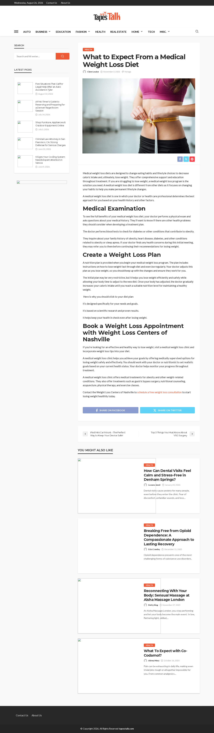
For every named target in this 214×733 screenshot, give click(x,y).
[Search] (197, 31)
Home (135, 31)
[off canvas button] (16, 31)
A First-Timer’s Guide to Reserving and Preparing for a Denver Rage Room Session (50, 106)
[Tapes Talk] (107, 16)
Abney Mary (153, 660)
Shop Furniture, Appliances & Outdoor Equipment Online (50, 124)
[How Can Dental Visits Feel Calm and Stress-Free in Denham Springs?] (117, 485)
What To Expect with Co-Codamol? (165, 653)
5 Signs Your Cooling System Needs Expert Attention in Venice (50, 159)
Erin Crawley (154, 549)
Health (100, 31)
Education (63, 31)
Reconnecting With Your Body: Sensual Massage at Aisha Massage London (166, 595)
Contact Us (51, 3)
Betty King (153, 605)
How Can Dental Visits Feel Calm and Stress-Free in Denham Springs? (167, 475)
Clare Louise (93, 71)
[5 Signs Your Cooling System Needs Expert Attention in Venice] (25, 161)
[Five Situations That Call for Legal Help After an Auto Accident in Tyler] (25, 88)
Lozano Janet (154, 485)
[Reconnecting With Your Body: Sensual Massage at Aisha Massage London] (119, 605)
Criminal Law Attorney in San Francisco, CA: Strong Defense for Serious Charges (50, 142)
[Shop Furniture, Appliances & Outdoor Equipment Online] (25, 126)
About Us (65, 3)
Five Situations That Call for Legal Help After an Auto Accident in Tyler (49, 86)
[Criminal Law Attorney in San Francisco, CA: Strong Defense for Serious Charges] (25, 143)
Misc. (163, 31)
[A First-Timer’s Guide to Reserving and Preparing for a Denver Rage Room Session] (25, 106)
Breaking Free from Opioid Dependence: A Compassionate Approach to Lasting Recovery (169, 537)
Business (41, 31)
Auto (27, 31)
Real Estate (118, 31)
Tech (151, 31)
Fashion (81, 31)
